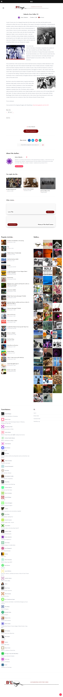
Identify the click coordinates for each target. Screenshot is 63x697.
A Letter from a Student (28, 189)
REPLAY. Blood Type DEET (6, 562)
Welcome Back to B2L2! (12, 320)
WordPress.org (37, 421)
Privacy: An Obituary (5, 661)
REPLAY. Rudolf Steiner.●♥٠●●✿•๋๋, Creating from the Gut (13, 434)
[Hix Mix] (3, 266)
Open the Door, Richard (6, 473)
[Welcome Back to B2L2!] (3, 322)
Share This (3, 556)
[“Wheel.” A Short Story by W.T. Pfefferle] (3, 359)
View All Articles (19, 166)
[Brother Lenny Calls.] (3, 371)
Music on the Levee (11, 314)
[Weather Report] (3, 353)
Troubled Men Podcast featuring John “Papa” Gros (17, 326)
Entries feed (36, 415)
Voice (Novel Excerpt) (5, 550)
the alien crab (4, 450)
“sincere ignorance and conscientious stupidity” (11, 511)
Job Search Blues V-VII (45, 190)
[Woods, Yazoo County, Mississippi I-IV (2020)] (3, 297)
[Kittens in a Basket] (3, 334)
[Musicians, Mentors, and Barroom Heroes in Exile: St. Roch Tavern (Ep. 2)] (3, 303)
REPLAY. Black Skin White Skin (7, 633)
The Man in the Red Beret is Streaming (15, 240)
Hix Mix (8, 265)
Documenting (10, 277)
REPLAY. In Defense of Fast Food (8, 650)
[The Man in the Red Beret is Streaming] (3, 242)
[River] (47, 280)
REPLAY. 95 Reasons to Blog (7, 440)
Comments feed (37, 418)
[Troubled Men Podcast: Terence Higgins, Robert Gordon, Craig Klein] (3, 273)
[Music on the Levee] (3, 316)
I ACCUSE (3, 639)
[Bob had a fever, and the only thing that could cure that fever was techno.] (3, 285)
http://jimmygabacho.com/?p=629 (41, 105)
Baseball (3, 567)
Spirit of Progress (5, 609)
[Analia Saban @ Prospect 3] (3, 365)
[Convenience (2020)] (3, 291)
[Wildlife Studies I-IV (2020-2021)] (3, 254)
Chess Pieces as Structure (12, 345)
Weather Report (10, 351)
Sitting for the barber (5, 463)
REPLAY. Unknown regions (6, 505)
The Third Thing (10, 339)
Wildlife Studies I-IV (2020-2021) (8, 545)
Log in (35, 413)
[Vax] (3, 248)
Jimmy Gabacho (31, 126)
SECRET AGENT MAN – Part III (7, 522)
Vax (8, 246)
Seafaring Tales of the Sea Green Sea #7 (10, 528)
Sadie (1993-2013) (5, 644)
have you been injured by (6, 590)
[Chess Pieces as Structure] (3, 346)
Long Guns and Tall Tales (6, 490)
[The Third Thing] (3, 340)
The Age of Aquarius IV (11, 189)
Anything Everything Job (6, 533)
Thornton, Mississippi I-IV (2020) (14, 308)
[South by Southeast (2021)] (3, 260)
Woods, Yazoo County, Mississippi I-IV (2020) (16, 296)
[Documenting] (3, 279)
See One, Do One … (5, 596)
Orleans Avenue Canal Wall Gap (8, 484)
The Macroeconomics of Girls (7, 429)
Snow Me (3, 499)
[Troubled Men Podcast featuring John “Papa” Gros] (3, 328)
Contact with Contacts (6, 620)
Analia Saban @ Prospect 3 (13, 363)
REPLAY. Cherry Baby (5, 580)
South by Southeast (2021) (12, 259)
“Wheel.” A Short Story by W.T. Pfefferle (15, 357)
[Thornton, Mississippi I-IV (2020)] (3, 310)
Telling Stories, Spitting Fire (7, 516)
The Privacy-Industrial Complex (7, 656)
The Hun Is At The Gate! (6, 667)
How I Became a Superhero (7, 478)
